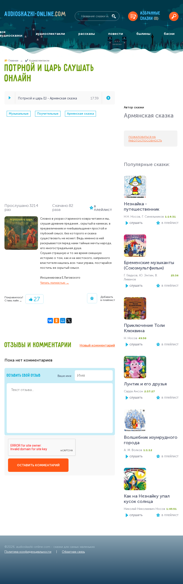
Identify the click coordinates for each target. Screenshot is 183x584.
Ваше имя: (65, 375)
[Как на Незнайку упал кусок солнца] (135, 480)
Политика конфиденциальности (27, 552)
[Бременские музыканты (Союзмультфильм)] (135, 246)
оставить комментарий (38, 465)
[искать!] (113, 16)
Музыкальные (19, 114)
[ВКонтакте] (50, 320)
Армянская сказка (80, 114)
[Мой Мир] (62, 320)
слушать (136, 223)
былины (143, 34)
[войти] (174, 16)
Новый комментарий (97, 345)
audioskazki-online (35, 15)
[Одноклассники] (56, 320)
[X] (69, 320)
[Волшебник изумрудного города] (135, 421)
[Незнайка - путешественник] (135, 188)
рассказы (86, 34)
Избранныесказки (150, 16)
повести (115, 34)
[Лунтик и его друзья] (135, 368)
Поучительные (47, 114)
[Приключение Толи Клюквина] (135, 309)
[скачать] (108, 98)
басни (169, 34)
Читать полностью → (54, 282)
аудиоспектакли (50, 34)
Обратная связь (73, 552)
